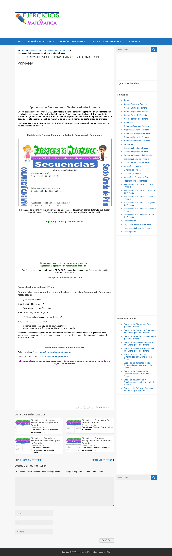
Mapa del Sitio (104, 552)
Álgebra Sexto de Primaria (135, 115)
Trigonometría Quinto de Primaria (138, 224)
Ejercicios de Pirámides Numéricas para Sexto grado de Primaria (139, 389)
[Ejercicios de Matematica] (37, 25)
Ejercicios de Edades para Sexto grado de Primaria (97, 421)
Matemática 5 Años (132, 173)
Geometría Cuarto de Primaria (136, 148)
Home (24, 50)
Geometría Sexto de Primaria (136, 159)
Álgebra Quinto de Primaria (135, 108)
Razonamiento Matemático (135, 181)
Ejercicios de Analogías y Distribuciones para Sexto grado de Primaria (139, 382)
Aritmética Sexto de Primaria (136, 137)
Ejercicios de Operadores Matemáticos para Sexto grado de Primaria (45, 440)
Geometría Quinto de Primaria (136, 151)
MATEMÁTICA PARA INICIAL (40, 41)
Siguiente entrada (102, 460)
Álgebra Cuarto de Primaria (135, 104)
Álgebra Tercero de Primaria (136, 119)
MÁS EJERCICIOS (136, 41)
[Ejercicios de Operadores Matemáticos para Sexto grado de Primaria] (22, 450)
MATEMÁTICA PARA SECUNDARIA (107, 41)
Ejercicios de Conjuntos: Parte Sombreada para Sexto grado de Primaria (138, 365)
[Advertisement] (110, 19)
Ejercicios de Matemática (87, 552)
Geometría (128, 144)
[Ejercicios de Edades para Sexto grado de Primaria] (73, 432)
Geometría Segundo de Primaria (138, 155)
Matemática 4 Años (132, 170)
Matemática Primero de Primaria (138, 177)
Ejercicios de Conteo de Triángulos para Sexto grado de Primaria (97, 440)
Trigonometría (130, 221)
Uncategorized (130, 232)
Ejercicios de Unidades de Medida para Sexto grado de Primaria (44, 422)
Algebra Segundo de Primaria (136, 111)
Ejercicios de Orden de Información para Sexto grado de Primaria (139, 343)
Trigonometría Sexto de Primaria (138, 228)
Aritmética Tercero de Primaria (137, 141)
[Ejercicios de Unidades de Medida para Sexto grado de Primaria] (22, 432)
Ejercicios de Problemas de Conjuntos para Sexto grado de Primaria (137, 373)
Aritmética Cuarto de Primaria (136, 126)
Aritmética (128, 122)
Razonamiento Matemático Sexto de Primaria (49, 50)
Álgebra (127, 100)
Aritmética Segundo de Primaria (137, 133)
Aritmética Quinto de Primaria (136, 130)
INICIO (20, 41)
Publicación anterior (29, 460)
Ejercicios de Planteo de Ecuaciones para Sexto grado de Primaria (140, 331)
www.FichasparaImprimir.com (54, 356)
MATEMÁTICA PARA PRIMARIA (72, 41)
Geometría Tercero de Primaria (137, 162)
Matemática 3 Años (132, 166)
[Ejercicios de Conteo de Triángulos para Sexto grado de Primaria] (73, 450)
